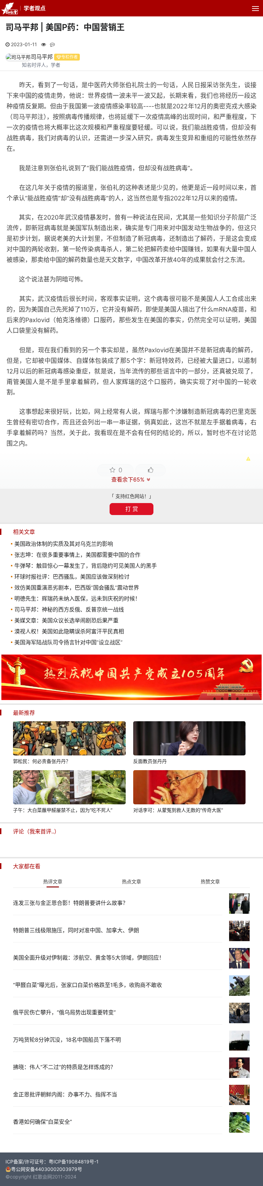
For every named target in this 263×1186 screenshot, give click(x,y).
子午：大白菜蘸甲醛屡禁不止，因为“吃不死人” (62, 810)
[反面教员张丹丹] (189, 739)
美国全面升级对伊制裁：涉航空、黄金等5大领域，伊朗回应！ (88, 957)
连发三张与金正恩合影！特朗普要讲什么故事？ (70, 902)
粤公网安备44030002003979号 (46, 1169)
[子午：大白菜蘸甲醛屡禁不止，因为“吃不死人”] (69, 788)
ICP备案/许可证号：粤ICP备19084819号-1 (52, 1161)
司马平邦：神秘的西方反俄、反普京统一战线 (69, 609)
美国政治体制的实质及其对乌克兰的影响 (63, 543)
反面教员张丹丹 (150, 761)
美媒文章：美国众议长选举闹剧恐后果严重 (66, 620)
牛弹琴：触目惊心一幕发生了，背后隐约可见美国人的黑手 (85, 565)
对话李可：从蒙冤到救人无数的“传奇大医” (178, 810)
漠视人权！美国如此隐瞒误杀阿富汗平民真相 (69, 631)
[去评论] (249, 806)
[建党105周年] (131, 698)
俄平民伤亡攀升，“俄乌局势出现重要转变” (64, 1012)
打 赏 (131, 508)
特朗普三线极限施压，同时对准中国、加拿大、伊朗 (76, 930)
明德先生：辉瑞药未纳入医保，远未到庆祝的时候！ (77, 598)
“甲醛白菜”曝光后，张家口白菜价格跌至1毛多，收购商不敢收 (87, 984)
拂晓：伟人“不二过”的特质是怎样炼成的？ (64, 1067)
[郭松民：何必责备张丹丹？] (69, 739)
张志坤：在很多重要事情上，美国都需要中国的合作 (77, 554)
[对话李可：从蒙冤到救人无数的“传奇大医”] (189, 788)
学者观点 (35, 8)
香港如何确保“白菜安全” (42, 1121)
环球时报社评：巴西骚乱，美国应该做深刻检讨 (71, 576)
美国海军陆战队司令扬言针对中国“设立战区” (68, 642)
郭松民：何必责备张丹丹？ (42, 761)
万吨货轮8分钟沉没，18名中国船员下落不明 (67, 1039)
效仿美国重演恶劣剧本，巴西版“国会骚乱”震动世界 (76, 587)
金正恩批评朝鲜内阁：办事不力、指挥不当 (65, 1094)
